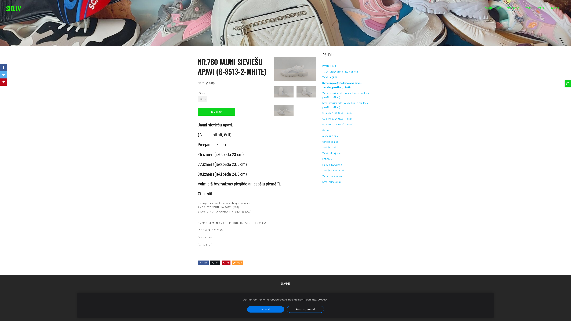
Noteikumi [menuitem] (541, 8)
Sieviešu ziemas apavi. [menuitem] (333, 170)
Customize (322, 299)
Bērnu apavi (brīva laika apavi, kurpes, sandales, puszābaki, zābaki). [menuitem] (345, 105)
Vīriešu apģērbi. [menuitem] (329, 77)
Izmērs (201, 92)
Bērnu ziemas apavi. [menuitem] (332, 181)
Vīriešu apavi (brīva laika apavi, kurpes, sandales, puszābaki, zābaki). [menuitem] (345, 95)
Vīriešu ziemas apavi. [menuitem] (332, 176)
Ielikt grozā (216, 111)
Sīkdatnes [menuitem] (285, 283)
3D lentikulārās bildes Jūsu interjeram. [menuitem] (340, 71)
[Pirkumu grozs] (568, 83)
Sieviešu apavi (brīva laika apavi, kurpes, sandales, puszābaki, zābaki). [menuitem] (342, 85)
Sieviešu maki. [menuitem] (329, 147)
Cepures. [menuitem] (326, 130)
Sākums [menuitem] (488, 8)
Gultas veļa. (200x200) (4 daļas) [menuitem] (337, 118)
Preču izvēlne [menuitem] (513, 8)
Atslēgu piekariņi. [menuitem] (330, 135)
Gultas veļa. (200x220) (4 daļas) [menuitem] (337, 112)
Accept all (265, 309)
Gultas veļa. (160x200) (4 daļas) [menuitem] (337, 124)
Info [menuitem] (499, 8)
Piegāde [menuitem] (528, 8)
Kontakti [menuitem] (555, 8)
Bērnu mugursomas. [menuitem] (332, 164)
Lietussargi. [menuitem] (328, 158)
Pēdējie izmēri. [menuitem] (329, 65)
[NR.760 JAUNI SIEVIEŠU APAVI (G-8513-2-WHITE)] (284, 92)
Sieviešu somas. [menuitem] (330, 141)
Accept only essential (305, 309)
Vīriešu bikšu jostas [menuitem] (331, 153)
